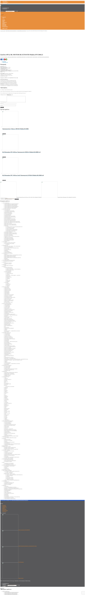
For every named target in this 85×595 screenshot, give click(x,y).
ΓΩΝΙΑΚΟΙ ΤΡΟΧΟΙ (7, 308)
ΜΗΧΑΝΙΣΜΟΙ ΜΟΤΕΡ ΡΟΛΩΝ (9, 256)
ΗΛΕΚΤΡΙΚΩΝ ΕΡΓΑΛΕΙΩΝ (9, 243)
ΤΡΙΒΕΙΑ (5, 329)
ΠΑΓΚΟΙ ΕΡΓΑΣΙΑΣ (7, 249)
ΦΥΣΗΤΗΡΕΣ (6, 331)
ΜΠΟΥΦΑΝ (8, 276)
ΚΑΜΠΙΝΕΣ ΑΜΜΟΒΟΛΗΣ (9, 482)
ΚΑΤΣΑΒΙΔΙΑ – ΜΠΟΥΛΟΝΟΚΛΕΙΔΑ (10, 341)
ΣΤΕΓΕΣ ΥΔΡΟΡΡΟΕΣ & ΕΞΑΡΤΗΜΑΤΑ (9, 465)
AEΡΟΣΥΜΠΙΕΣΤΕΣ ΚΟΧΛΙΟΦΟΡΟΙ (10, 205)
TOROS (5, 418)
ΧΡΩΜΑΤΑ (4, 485)
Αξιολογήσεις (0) (5, 62)
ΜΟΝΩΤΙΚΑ (6, 495)
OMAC (5, 406)
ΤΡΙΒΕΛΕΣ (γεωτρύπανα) (8, 237)
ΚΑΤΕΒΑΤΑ (6, 466)
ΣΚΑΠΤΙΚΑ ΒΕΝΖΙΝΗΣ (8, 234)
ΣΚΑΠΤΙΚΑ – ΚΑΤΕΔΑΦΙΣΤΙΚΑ (9, 358)
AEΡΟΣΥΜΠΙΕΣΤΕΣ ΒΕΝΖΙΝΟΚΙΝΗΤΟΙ (11, 203)
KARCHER (6, 398)
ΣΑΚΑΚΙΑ (8, 278)
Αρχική (3, 19)
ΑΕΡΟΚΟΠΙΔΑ (6, 292)
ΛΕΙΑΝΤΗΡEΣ (6, 317)
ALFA (5, 377)
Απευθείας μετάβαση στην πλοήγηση (9, 4)
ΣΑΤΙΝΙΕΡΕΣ (6, 354)
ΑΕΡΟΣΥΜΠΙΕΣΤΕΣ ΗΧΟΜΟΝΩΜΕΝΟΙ (11, 206)
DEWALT (8, 244)
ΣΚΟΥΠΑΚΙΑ (6, 327)
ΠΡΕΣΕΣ (5, 434)
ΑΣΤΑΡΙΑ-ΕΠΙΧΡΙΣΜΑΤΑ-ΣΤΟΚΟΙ (10, 487)
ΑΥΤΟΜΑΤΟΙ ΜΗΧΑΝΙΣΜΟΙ (7, 253)
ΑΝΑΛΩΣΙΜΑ (4, 241)
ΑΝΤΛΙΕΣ (6, 451)
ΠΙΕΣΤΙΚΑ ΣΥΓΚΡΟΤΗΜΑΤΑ (9, 455)
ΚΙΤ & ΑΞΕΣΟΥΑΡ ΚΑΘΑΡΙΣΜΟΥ (10, 460)
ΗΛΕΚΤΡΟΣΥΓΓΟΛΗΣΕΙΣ (6, 365)
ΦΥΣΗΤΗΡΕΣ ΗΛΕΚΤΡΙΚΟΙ (9, 239)
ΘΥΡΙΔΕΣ (8, 476)
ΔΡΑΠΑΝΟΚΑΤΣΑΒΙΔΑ (8, 310)
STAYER (5, 415)
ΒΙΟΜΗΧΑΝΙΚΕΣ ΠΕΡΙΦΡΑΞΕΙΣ (10, 447)
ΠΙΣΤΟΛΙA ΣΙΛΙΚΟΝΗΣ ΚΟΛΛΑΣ (10, 321)
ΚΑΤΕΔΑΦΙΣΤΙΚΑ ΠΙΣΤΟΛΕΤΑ (9, 314)
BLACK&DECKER (7, 383)
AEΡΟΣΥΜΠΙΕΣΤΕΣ (7, 304)
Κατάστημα (4, 506)
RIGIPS (5, 410)
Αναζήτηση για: (2, 11)
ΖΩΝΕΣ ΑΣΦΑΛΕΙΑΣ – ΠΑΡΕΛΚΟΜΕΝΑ (13, 269)
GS (4, 394)
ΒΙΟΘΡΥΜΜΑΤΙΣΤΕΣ (8, 212)
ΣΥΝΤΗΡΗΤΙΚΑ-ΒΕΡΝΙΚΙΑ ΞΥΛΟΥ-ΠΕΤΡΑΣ (12, 496)
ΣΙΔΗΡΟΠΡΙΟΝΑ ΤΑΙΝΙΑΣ (8, 357)
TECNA (5, 416)
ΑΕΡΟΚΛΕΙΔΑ (6, 291)
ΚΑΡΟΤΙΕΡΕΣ (6, 339)
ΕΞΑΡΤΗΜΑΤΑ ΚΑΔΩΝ (10, 227)
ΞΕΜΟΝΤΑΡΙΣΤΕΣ (7, 432)
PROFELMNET (7, 408)
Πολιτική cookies (5, 2)
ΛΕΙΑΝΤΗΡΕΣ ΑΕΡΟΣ (8, 298)
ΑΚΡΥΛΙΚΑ (6, 486)
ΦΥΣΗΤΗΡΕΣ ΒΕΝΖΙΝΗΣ (8, 238)
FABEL (5, 391)
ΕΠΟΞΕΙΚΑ (6, 494)
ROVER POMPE (7, 411)
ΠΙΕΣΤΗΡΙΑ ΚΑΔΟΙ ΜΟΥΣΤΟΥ (11, 230)
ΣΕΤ (7, 279)
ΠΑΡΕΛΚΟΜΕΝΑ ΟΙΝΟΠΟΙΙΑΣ (11, 229)
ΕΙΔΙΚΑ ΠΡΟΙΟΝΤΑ (7, 492)
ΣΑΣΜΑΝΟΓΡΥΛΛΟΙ (8, 435)
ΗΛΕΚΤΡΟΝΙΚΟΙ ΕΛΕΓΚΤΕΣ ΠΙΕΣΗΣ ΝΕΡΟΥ (12, 454)
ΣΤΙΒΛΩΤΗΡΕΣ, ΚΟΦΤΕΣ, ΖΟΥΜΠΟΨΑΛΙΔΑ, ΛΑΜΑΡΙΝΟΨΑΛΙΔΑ (16, 359)
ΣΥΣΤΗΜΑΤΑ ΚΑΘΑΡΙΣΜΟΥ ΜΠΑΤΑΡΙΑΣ (11, 457)
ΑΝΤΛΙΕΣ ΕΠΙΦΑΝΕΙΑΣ (8, 452)
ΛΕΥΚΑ (7, 283)
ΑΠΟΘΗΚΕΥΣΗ (5, 245)
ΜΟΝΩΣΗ (4, 438)
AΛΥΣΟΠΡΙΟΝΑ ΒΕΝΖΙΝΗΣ (9, 210)
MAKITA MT (6, 405)
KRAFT (5, 400)
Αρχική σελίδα (2, 30)
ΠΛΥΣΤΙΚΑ (6, 456)
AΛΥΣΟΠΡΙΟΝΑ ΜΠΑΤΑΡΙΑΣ (9, 211)
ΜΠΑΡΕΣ (6, 258)
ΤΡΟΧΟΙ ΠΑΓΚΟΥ (7, 362)
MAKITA (5, 404)
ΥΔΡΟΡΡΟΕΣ (6, 468)
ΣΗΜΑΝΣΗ (8, 280)
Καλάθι (3, 23)
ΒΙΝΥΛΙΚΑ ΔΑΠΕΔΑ (8, 263)
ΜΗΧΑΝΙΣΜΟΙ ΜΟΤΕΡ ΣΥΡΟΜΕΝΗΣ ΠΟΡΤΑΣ (12, 257)
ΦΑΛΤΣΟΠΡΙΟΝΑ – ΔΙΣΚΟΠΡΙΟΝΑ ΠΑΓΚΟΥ (12, 363)
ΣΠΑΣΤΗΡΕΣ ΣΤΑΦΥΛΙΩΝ (10, 231)
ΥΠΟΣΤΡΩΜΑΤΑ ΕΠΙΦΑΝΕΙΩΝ (9, 498)
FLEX (5, 393)
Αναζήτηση (16, 11)
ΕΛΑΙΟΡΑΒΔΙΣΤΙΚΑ (7, 214)
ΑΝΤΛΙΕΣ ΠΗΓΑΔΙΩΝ (8, 453)
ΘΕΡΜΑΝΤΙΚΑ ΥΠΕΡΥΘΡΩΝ (9, 374)
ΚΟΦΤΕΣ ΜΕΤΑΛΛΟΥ (8, 316)
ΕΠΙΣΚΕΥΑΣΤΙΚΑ (7, 439)
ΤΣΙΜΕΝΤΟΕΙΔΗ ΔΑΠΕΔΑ (9, 444)
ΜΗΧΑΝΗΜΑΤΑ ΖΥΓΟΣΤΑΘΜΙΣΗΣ (10, 430)
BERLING (6, 381)
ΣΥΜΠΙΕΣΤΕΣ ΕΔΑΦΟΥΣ (8, 261)
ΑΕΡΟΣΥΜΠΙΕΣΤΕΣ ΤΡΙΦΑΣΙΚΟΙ (10, 208)
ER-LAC (5, 390)
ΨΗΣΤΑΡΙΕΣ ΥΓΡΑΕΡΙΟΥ (8, 265)
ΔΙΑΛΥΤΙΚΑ (6, 491)
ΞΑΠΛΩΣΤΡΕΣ (6, 431)
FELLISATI (6, 392)
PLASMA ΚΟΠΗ (7, 367)
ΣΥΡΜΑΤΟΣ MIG (7, 370)
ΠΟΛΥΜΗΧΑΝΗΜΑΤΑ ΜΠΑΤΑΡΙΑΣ (10, 233)
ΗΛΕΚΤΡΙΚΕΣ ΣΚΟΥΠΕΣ (21, 30)
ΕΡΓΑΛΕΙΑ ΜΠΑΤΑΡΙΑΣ (6, 303)
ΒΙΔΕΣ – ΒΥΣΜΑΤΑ (9, 472)
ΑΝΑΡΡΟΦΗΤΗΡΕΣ (7, 423)
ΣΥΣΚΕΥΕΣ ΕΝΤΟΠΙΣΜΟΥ (9, 328)
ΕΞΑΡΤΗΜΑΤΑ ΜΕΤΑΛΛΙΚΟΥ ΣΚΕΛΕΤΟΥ (11, 471)
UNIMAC (6, 419)
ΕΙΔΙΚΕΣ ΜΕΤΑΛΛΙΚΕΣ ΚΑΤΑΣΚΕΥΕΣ (11, 449)
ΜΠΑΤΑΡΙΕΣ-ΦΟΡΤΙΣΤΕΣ (8, 319)
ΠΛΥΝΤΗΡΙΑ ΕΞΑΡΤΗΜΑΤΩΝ (9, 433)
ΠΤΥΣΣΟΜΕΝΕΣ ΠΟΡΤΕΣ (8, 464)
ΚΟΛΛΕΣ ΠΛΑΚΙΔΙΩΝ (8, 440)
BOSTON (6, 384)
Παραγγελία (4, 508)
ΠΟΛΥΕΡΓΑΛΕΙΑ (7, 323)
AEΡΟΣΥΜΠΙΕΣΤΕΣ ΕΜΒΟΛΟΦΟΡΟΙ (10, 204)
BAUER (5, 380)
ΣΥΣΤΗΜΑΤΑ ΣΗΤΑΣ (6, 469)
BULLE (5, 385)
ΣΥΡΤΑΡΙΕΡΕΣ (6, 251)
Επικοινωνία (4, 24)
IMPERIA (6, 397)
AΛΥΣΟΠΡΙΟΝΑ (7, 305)
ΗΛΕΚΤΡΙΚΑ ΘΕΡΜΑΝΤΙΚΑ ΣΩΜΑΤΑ (11, 372)
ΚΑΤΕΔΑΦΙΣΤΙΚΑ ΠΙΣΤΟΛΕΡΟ (9, 297)
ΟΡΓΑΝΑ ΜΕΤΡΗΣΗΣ (10, 228)
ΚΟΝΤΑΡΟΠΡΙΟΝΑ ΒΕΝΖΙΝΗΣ (9, 218)
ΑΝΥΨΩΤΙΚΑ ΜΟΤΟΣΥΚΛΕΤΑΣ (10, 424)
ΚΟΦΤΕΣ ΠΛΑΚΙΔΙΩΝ (10, 386)
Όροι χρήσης (5, 1)
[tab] (43, 61)
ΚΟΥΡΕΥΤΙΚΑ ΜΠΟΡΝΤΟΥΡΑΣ (10, 220)
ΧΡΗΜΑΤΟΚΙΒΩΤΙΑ (8, 252)
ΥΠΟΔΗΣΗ (6, 282)
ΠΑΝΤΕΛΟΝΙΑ (9, 277)
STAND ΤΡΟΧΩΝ (7, 422)
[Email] (6, 59)
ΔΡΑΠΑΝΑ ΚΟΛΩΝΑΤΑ (8, 337)
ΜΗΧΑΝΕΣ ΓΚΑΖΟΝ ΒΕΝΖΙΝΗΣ (10, 224)
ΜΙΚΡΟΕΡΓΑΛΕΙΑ (5, 436)
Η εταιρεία (4, 505)
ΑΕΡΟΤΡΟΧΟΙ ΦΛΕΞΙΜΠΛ (9, 294)
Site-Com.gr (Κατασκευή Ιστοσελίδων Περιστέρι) (20, 500)
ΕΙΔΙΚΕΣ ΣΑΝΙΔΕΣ (9, 475)
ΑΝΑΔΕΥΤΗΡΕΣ (7, 307)
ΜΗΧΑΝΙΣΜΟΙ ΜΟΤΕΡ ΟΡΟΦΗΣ (10, 255)
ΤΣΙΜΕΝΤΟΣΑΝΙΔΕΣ (10, 479)
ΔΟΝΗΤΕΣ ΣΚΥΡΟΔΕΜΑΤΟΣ (9, 309)
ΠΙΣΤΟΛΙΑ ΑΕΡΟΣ (7, 299)
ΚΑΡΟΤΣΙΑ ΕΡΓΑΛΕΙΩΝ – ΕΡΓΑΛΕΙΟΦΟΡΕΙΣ (12, 246)
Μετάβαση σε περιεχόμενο (19, 4)
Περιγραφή (4, 61)
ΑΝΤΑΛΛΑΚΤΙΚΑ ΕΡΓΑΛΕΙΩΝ (9, 242)
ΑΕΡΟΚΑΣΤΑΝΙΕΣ (7, 289)
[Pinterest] (5, 59)
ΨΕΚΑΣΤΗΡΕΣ (6, 240)
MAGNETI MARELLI (8, 403)
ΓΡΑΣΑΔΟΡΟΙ (6, 427)
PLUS (5, 407)
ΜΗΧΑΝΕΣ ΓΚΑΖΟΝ (8, 223)
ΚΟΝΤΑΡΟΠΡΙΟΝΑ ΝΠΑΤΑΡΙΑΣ (10, 219)
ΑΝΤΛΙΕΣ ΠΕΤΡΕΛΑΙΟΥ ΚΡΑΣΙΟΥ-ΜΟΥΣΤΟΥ (14, 226)
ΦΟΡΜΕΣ (8, 281)
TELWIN (5, 417)
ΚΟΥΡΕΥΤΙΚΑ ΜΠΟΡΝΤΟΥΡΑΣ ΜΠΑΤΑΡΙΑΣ (12, 222)
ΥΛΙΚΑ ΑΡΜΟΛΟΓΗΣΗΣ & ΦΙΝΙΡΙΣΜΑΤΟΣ (11, 480)
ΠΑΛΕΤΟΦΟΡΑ (5, 445)
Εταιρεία (3, 20)
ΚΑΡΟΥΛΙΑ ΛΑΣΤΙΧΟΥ (8, 295)
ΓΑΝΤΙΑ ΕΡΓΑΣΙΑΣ (9, 268)
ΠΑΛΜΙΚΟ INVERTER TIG (9, 369)
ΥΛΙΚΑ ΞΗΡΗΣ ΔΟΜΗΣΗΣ (7, 470)
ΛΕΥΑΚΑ (8, 274)
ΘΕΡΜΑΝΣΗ (4, 371)
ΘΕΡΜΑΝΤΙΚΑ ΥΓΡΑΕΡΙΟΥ (9, 373)
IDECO (5, 395)
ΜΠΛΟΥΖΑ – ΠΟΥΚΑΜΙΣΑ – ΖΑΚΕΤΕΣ (13, 275)
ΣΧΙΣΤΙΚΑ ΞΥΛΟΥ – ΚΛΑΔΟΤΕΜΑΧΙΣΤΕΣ (11, 236)
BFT (5, 382)
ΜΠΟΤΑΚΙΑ (8, 284)
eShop (3, 21)
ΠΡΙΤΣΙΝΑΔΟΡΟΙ (7, 324)
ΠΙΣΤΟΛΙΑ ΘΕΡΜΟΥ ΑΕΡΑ (9, 349)
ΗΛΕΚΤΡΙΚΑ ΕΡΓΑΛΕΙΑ (6, 332)
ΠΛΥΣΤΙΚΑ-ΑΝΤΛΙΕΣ (6, 450)
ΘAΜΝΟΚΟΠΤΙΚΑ (7, 215)
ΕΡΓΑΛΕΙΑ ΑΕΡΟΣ (5, 286)
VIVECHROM (6, 420)
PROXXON (6, 409)
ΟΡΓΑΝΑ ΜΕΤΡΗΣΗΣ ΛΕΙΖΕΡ (9, 320)
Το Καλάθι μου (4, 8)
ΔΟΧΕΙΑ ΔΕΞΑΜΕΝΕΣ (8, 213)
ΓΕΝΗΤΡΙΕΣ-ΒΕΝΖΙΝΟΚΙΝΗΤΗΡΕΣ (8, 260)
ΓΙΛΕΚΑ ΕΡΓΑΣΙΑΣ (9, 273)
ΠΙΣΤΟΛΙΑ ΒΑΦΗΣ (7, 347)
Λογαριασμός (4, 22)
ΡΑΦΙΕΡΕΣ (6, 250)
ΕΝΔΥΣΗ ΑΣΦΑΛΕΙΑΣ (8, 267)
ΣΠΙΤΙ (3, 462)
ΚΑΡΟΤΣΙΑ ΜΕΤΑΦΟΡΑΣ (8, 247)
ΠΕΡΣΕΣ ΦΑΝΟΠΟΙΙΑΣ (8, 483)
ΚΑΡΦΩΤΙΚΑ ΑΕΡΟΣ (8, 296)
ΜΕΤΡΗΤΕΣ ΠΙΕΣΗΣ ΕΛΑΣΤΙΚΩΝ (10, 429)
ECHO (5, 389)
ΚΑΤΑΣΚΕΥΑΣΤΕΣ (5, 376)
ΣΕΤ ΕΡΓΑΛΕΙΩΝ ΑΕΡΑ (8, 302)
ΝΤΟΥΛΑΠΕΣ (6, 248)
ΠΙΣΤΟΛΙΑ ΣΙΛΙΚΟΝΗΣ (8, 350)
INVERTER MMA (7, 366)
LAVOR (5, 401)
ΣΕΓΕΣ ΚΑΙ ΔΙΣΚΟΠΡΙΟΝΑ (9, 355)
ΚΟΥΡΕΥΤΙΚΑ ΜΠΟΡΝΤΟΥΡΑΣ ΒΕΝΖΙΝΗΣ (12, 221)
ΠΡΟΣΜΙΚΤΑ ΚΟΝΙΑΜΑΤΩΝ (9, 442)
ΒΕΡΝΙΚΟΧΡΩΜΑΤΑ (8, 489)
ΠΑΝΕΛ (5, 441)
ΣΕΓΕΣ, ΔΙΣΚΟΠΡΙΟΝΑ (8, 325)
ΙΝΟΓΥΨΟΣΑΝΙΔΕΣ (9, 477)
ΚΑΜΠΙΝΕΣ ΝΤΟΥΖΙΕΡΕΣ (9, 463)
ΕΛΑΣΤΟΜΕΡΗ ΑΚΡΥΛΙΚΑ (9, 493)
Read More (4, 133)
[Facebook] (1, 59)
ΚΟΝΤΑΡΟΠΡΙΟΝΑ (7, 343)
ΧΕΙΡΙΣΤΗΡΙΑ (6, 259)
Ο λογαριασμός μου (5, 583)
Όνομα (1, 103)
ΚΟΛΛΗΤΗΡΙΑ (7, 342)
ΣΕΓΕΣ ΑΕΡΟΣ (6, 301)
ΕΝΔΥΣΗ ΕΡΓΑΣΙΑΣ (7, 271)
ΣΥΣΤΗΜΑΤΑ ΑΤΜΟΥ (8, 461)
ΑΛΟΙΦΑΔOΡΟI (7, 306)
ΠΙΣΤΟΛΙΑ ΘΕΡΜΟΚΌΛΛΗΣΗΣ (9, 348)
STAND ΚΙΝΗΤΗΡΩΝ (8, 421)
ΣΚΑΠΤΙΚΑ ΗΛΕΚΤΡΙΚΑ (8, 235)
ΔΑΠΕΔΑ (4, 262)
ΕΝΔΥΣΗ (4, 266)
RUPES (5, 412)
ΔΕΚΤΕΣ (5, 254)
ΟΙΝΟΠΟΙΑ (6, 225)
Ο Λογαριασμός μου (5, 7)
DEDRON (6, 387)
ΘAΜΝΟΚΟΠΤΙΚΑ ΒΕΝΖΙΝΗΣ (9, 216)
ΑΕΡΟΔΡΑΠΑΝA (7, 288)
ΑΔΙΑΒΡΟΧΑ (8, 272)
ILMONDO (6, 396)
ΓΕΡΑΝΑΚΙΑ (6, 426)
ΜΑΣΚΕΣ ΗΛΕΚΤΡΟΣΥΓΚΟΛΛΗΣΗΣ (10, 368)
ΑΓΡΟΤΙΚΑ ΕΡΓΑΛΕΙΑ (6, 209)
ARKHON (6, 378)
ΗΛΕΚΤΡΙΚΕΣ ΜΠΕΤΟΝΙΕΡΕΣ (9, 338)
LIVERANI (6, 402)
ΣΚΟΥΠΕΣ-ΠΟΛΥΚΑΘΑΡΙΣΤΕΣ (11, 30)
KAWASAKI (6, 399)
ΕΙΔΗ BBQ (4, 264)
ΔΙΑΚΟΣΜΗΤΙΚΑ (7, 490)
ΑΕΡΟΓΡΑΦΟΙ (6, 287)
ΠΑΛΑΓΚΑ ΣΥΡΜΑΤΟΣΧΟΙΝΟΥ (10, 346)
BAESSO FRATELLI (7, 379)
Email (1, 105)
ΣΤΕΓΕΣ (5, 467)
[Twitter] (3, 59)
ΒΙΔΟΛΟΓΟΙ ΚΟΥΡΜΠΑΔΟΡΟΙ (9, 425)
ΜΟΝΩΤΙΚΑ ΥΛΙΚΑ (9, 478)
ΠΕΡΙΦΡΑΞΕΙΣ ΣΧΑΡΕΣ (6, 446)
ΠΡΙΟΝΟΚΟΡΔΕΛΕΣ (7, 353)
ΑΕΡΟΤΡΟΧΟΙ (6, 293)
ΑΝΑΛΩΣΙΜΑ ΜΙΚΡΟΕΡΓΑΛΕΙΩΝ (10, 437)
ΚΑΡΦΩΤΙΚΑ (6, 313)
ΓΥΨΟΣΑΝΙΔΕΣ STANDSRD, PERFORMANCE (14, 474)
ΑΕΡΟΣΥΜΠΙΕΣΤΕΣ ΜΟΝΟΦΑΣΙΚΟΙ (10, 207)
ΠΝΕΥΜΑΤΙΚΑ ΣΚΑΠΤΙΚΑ (9, 352)
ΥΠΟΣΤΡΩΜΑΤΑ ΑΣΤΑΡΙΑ (9, 497)
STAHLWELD (6, 414)
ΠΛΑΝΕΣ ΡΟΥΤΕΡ (7, 322)
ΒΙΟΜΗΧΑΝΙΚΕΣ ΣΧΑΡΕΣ (9, 448)
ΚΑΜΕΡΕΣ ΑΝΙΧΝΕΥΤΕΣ (8, 312)
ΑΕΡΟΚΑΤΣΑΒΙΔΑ (7, 290)
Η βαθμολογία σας (3, 94)
